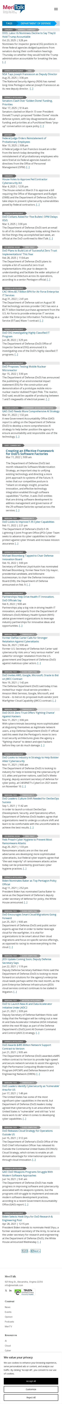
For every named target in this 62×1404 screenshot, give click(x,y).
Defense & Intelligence (14, 71)
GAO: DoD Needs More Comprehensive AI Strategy (30, 411)
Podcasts (9, 1321)
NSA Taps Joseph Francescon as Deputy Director (29, 74)
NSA (29, 71)
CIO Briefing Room (12, 247)
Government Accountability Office (38, 408)
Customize (31, 1389)
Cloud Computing (29, 672)
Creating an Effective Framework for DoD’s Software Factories (30, 452)
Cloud (8, 1345)
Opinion (8, 1316)
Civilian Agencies (11, 408)
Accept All (31, 1381)
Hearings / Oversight (27, 30)
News (7, 1307)
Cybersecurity (28, 518)
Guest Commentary (13, 445)
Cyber (8, 1350)
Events (8, 1312)
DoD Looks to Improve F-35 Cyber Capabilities (28, 521)
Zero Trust (30, 247)
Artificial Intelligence (31, 1001)
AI (6, 1341)
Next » (36, 1251)
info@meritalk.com (14, 1285)
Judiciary (8, 135)
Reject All (31, 1397)
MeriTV (8, 1326)
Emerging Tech (11, 518)
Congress (9, 30)
